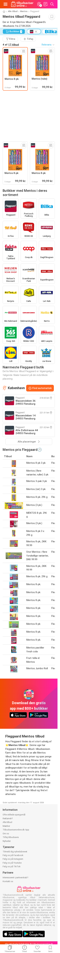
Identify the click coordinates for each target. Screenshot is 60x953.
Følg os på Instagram (13, 859)
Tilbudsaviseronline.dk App (16, 829)
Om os (6, 833)
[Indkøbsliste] (45, 4)
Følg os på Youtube (12, 863)
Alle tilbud (13, 11)
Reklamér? (8, 818)
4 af (11, 44)
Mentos (24, 11)
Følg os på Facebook (13, 855)
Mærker (6, 826)
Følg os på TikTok (11, 866)
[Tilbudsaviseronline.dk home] (22, 4)
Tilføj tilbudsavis (11, 837)
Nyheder (7, 841)
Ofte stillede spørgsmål (14, 814)
